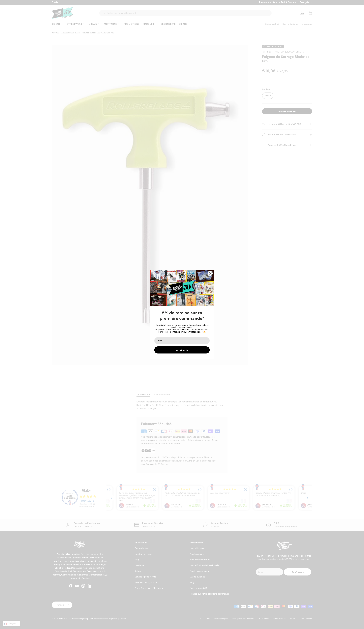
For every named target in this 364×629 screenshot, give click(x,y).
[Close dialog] (210, 273)
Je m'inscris (182, 350)
